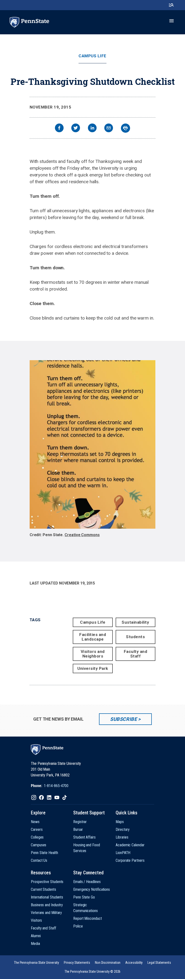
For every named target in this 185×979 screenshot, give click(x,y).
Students (135, 636)
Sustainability (135, 622)
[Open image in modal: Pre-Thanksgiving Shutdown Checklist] (93, 444)
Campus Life (92, 56)
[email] (108, 128)
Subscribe (123, 719)
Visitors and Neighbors (93, 653)
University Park (92, 668)
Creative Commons (82, 535)
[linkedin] (92, 128)
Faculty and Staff (135, 653)
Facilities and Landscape (92, 637)
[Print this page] (125, 128)
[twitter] (75, 128)
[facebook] (59, 128)
